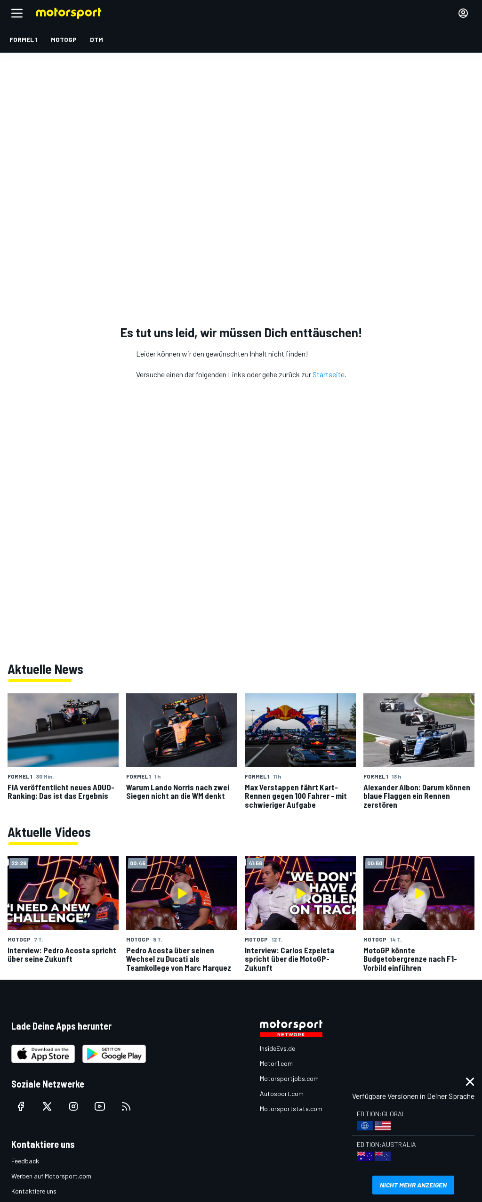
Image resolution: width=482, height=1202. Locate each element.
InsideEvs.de (277, 1048)
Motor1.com (276, 1063)
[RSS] (126, 1106)
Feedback (25, 1161)
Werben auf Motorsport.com (51, 1176)
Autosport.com (282, 1093)
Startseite (329, 374)
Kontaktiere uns (33, 1191)
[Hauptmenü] (16, 13)
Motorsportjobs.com (289, 1078)
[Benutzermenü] (463, 13)
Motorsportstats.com (291, 1109)
